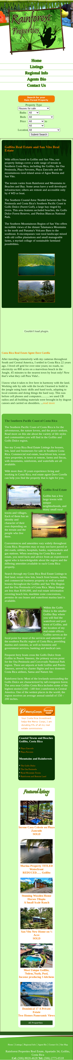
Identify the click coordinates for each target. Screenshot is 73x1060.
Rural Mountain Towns (31, 773)
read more (49, 403)
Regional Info (36, 72)
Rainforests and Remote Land (33, 776)
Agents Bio (36, 79)
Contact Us (36, 85)
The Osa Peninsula (29, 769)
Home (36, 60)
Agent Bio (42, 1044)
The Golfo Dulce (28, 766)
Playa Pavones (27, 752)
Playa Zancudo (27, 748)
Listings (36, 66)
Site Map (64, 1044)
